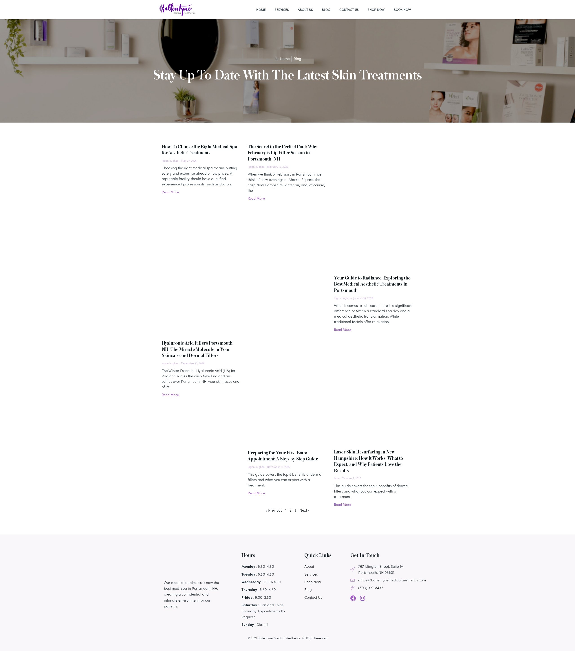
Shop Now (376, 9)
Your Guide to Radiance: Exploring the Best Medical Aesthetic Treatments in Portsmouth (372, 284)
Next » (305, 510)
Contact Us (349, 9)
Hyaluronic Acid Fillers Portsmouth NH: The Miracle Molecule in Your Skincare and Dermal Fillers (197, 349)
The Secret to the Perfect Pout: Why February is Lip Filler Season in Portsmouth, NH (282, 153)
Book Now (402, 9)
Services (282, 9)
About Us (305, 9)
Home (261, 9)
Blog (326, 9)
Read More (170, 192)
